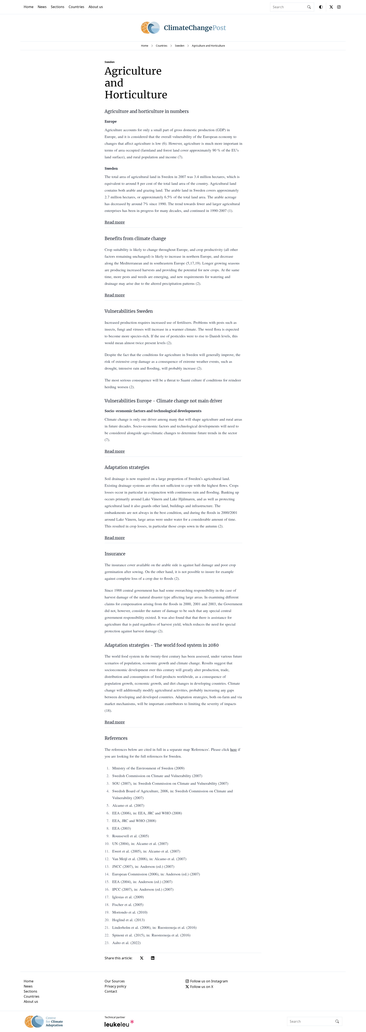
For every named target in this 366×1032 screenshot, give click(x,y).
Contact (111, 991)
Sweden (179, 45)
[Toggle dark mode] (320, 7)
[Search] (309, 7)
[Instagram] (339, 7)
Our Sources (115, 981)
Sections (57, 6)
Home (28, 6)
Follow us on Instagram (209, 981)
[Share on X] (141, 958)
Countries (76, 6)
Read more (115, 222)
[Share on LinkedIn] (152, 958)
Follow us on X (201, 986)
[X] (331, 7)
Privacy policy (115, 986)
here (233, 749)
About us (96, 6)
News (42, 6)
